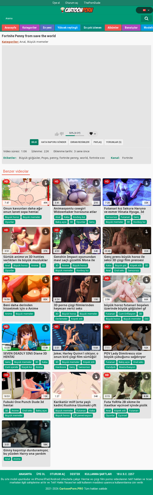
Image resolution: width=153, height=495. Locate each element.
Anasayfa (10, 27)
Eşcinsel (122, 415)
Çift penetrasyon (82, 415)
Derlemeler (61, 318)
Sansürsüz (111, 217)
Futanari (125, 217)
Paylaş (98, 142)
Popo (44, 157)
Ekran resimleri (80, 142)
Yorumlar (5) (113, 142)
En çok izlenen (93, 27)
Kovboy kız (79, 217)
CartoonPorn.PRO (71, 488)
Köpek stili (135, 265)
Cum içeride (11, 367)
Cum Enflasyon (127, 313)
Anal (23, 41)
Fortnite (127, 157)
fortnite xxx (97, 157)
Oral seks (119, 270)
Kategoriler (29, 27)
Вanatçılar (131, 27)
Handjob (110, 367)
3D (71, 222)
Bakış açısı (60, 222)
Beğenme (62, 134)
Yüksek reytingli (68, 27)
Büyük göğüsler (29, 157)
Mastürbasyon (127, 367)
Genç (92, 222)
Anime (34, 265)
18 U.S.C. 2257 (125, 474)
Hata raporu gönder (53, 142)
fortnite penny (69, 157)
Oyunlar (9, 222)
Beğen (57, 134)
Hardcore (60, 367)
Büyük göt (121, 265)
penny (54, 157)
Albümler (113, 27)
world (84, 157)
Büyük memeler (38, 41)
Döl (146, 318)
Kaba (66, 217)
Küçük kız (27, 367)
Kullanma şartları (98, 474)
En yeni (47, 27)
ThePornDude (92, 2)
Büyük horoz (12, 217)
